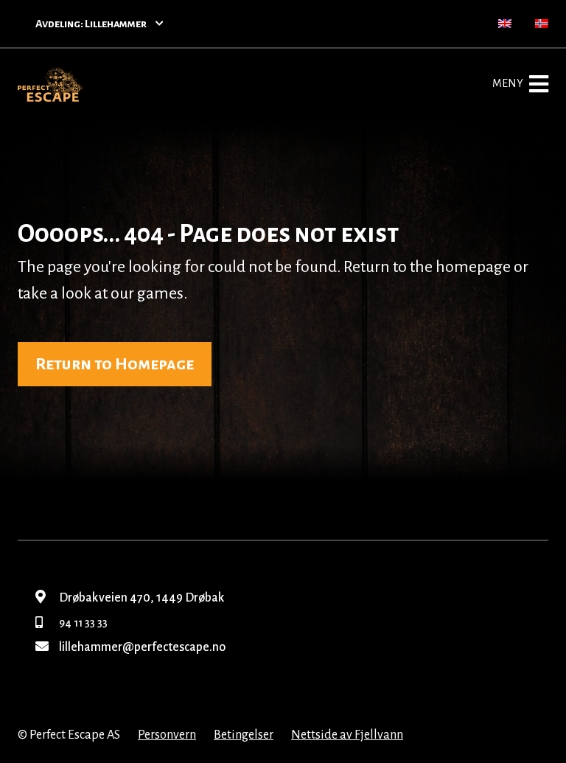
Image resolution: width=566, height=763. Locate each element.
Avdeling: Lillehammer (91, 23)
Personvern (167, 735)
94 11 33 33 (83, 623)
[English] (504, 23)
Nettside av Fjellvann (347, 735)
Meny (507, 83)
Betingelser (243, 735)
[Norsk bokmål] (541, 23)
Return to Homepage (114, 364)
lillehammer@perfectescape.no (142, 647)
